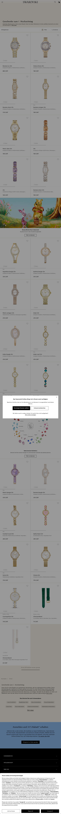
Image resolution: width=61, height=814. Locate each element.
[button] (56, 397)
